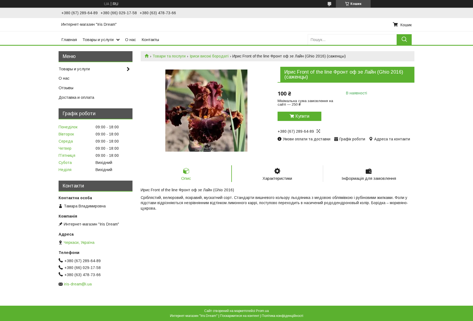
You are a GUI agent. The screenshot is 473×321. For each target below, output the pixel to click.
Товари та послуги (169, 56)
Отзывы (66, 87)
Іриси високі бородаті (209, 56)
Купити (302, 116)
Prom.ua (262, 311)
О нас (130, 39)
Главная (69, 39)
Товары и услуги (98, 39)
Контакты (150, 39)
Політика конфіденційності (282, 316)
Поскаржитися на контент (239, 316)
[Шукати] (404, 39)
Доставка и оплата (76, 97)
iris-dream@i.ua (78, 284)
